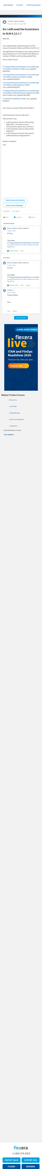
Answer (19, 217)
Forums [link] (19, 5)
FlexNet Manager (15, 413)
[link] (8, 5)
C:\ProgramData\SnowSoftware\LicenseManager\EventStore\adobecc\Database (21, 75)
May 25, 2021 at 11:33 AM (17, 24)
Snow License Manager (17, 419)
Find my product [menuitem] (33, 5)
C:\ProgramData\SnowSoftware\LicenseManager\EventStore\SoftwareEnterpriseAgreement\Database (21, 92)
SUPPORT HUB (30, 1160)
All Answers (6, 258)
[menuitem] (33, 5)
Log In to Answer (21, 318)
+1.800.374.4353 (21, 1153)
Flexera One (13, 400)
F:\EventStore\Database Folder (14, 98)
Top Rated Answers (8, 223)
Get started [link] (8, 5)
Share (33, 217)
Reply (28, 285)
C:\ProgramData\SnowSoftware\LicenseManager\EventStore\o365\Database (21, 83)
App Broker (13, 426)
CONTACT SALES (11, 1160)
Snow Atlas (13, 406)
